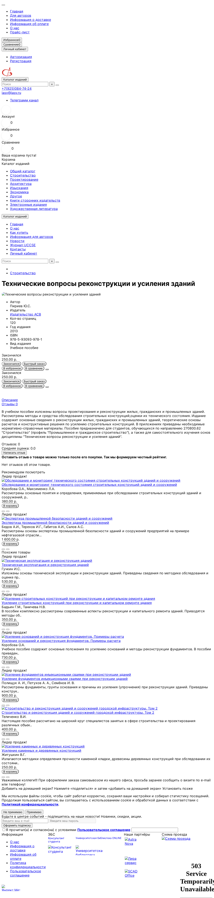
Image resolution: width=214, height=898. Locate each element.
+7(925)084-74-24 (17, 88)
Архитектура (21, 184)
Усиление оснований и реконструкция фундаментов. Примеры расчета (61, 641)
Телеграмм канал (24, 100)
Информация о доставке (30, 20)
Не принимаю (12, 812)
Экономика (19, 192)
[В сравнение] (7, 511)
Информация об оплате (29, 24)
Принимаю (34, 812)
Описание (10, 400)
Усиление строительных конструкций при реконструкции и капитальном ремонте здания (77, 603)
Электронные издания (28, 204)
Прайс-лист (20, 32)
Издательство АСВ (25, 314)
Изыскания (19, 188)
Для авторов (20, 15)
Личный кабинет (23, 253)
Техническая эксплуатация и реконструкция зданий (45, 565)
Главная (16, 11)
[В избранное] (3, 511)
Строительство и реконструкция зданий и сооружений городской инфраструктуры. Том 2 (78, 712)
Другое (16, 196)
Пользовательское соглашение (25, 873)
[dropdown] (3, 5)
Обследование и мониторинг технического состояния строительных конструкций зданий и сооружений (89, 484)
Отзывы (10, 404)
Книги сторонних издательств (35, 200)
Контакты (18, 249)
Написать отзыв (14, 452)
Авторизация (21, 57)
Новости (17, 241)
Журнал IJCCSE (23, 245)
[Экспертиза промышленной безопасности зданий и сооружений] (57, 518)
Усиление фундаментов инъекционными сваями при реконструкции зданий (65, 679)
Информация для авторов (31, 237)
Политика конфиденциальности (28, 865)
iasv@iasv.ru (11, 93)
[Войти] (107, 110)
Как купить (19, 232)
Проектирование (24, 179)
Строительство (23, 175)
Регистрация (20, 61)
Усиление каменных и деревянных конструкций (41, 750)
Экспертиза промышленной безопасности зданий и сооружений (55, 522)
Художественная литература (34, 209)
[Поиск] (57, 85)
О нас (14, 28)
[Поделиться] (47, 369)
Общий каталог (22, 171)
